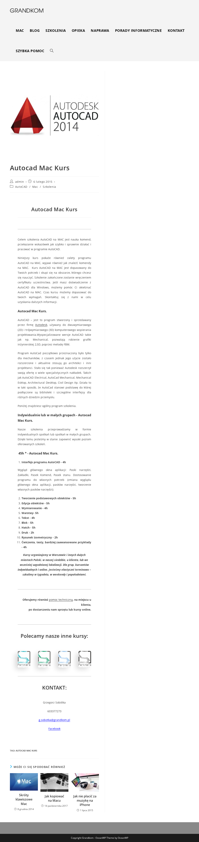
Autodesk (41, 325)
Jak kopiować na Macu (54, 798)
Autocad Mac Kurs (26, 750)
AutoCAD (21, 187)
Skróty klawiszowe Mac (24, 799)
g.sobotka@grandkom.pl (54, 720)
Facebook (54, 728)
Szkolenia (49, 187)
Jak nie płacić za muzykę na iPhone (84, 800)
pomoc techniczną (61, 599)
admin (19, 181)
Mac (35, 187)
